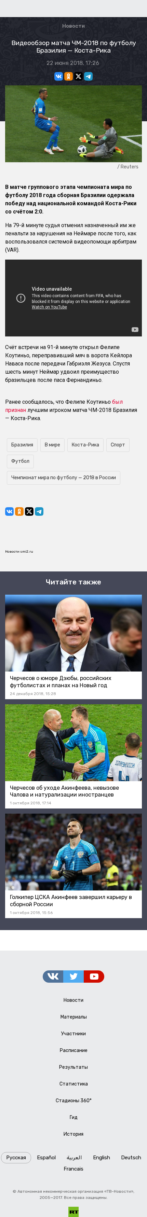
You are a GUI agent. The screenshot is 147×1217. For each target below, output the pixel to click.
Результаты (73, 1067)
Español (46, 1157)
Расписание (74, 1050)
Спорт (118, 445)
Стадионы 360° (74, 1101)
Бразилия (22, 445)
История (73, 1134)
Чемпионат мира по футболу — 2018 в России (63, 478)
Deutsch (131, 1157)
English (101, 1157)
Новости (73, 26)
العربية (74, 1157)
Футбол (20, 461)
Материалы (74, 1017)
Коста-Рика (85, 445)
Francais (73, 1169)
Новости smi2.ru (19, 552)
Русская (16, 1157)
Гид (74, 1117)
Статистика (73, 1084)
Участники (73, 1034)
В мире (52, 445)
